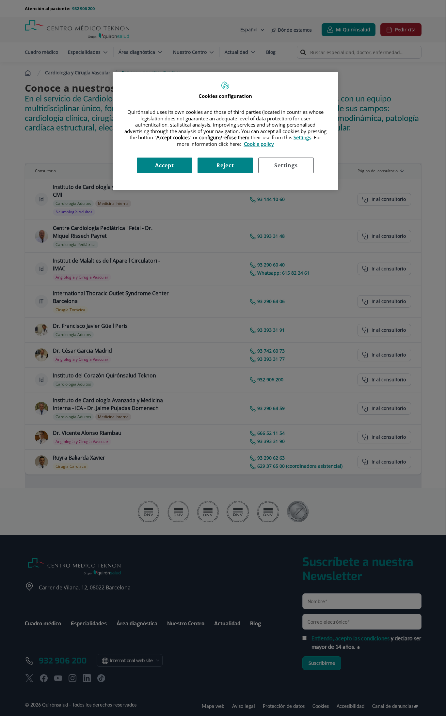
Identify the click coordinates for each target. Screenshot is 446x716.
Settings (285, 165)
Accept (164, 165)
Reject (225, 165)
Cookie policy (259, 144)
